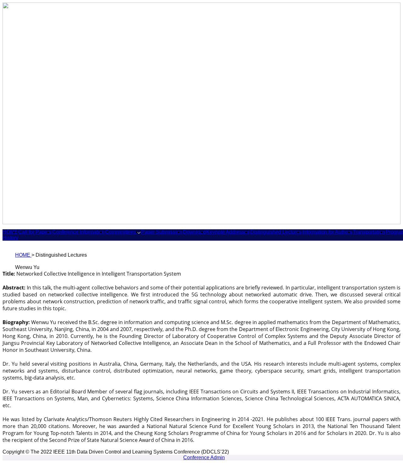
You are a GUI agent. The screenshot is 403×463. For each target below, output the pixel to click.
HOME (10, 232)
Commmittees (121, 232)
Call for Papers (35, 232)
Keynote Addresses (228, 232)
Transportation (369, 232)
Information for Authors (327, 232)
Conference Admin (204, 457)
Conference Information (78, 232)
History (10, 237)
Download (194, 232)
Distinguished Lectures (276, 232)
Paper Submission (161, 232)
